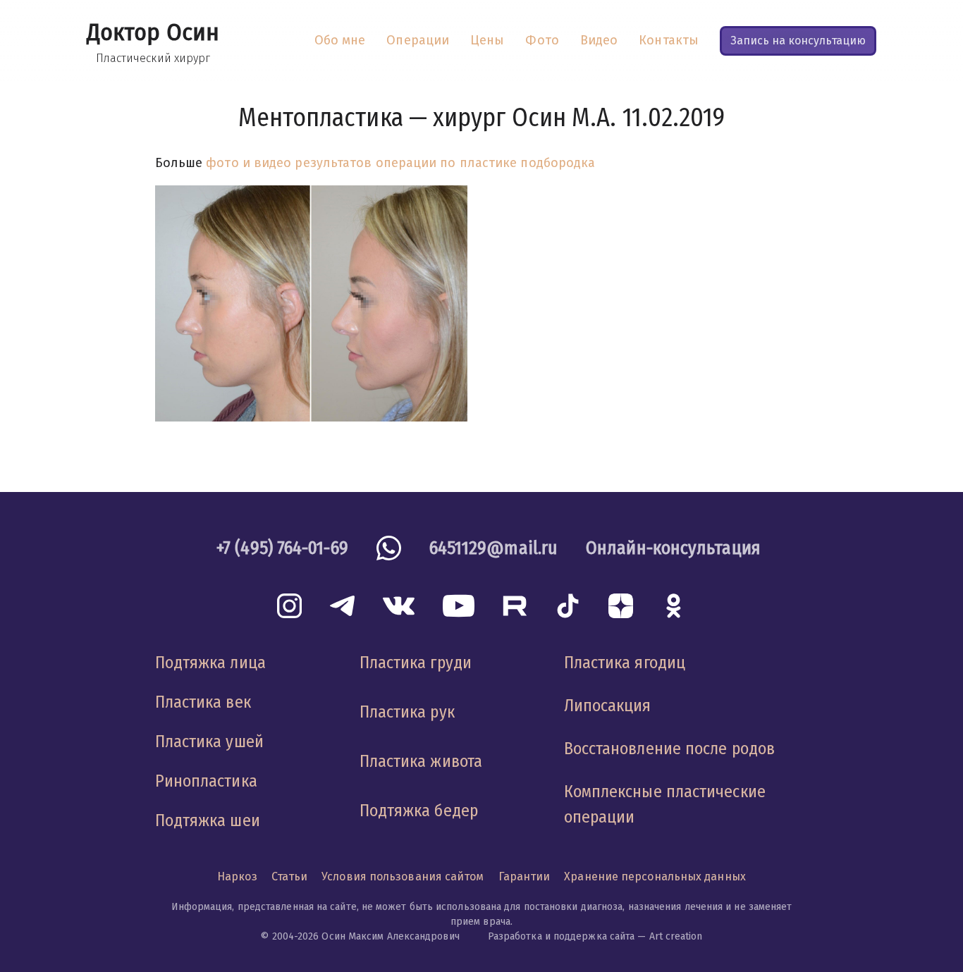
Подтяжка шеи (207, 820)
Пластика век (203, 702)
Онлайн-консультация (673, 548)
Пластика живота (421, 761)
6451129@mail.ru (493, 548)
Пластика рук (407, 712)
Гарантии (524, 876)
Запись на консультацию (798, 40)
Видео (599, 40)
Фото (541, 40)
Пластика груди (416, 662)
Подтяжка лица (210, 662)
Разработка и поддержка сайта (561, 936)
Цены (487, 40)
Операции (417, 40)
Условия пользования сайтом (402, 876)
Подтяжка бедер (419, 810)
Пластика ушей (209, 741)
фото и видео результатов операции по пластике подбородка (400, 163)
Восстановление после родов (669, 748)
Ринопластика (206, 781)
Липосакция (607, 705)
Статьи (289, 876)
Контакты (669, 40)
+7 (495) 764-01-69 (282, 548)
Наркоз (237, 876)
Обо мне (340, 40)
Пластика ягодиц (624, 662)
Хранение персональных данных (655, 876)
